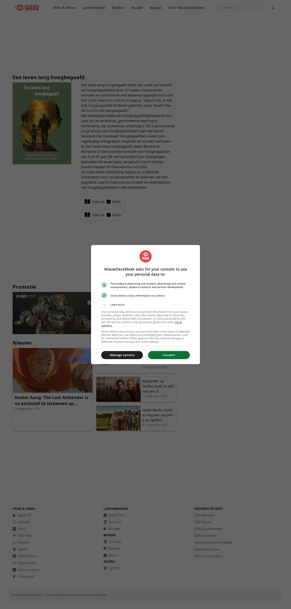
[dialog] (145, 304)
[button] (145, 305)
